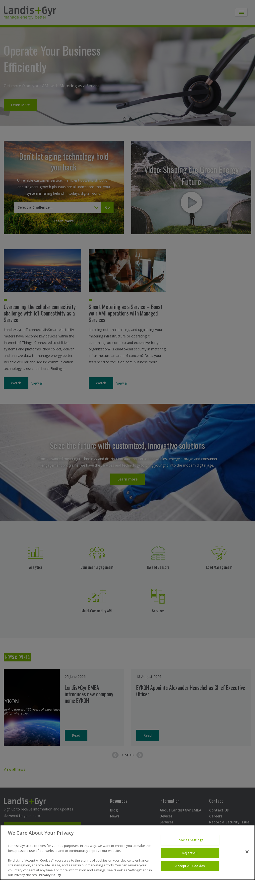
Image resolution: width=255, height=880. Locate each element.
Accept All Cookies (190, 866)
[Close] (247, 851)
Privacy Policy (50, 875)
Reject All (189, 853)
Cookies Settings (190, 840)
